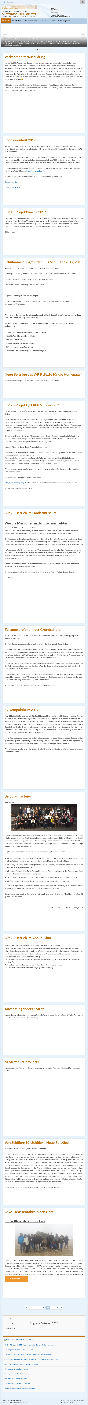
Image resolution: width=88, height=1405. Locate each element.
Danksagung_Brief (12, 182)
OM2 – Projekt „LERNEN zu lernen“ (32, 405)
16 (43, 1307)
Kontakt (52, 21)
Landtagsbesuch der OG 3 (13, 1374)
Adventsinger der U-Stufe (24, 1009)
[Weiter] (76, 1323)
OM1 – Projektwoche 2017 (25, 212)
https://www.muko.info (35, 171)
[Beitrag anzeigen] (44, 35)
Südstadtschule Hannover (21, 1340)
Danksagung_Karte (12, 187)
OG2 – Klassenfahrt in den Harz (29, 1212)
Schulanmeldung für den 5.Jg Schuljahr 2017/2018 (43, 262)
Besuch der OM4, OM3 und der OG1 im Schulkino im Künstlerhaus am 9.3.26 (31, 1359)
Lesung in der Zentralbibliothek (15, 1379)
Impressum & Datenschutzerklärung (74, 1400)
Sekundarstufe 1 (31, 21)
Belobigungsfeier (18, 796)
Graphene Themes (21, 1402)
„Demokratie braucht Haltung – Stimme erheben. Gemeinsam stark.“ (28, 1354)
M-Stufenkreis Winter (22, 1062)
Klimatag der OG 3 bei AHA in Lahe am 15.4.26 (22, 38)
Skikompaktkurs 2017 (22, 710)
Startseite (6, 21)
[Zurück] (12, 1323)
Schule (43, 21)
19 (57, 1307)
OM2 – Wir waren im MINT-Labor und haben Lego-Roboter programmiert (30, 1345)
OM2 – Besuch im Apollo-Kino (28, 938)
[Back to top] (83, 1400)
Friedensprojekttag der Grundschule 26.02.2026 (21, 1364)
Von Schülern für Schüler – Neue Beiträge (37, 1142)
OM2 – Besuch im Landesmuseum (31, 513)
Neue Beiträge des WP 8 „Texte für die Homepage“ (43, 374)
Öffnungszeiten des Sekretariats (16, 1369)
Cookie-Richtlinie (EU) (69, 1402)
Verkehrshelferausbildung (25, 57)
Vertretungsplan (64, 21)
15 (38, 1307)
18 (53, 1307)
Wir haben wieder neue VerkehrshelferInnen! (20, 1388)
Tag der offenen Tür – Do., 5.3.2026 (17, 1383)
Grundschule (17, 21)
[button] (5, 35)
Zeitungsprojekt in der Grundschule (32, 629)
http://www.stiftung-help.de (16, 483)
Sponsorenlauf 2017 (20, 140)
